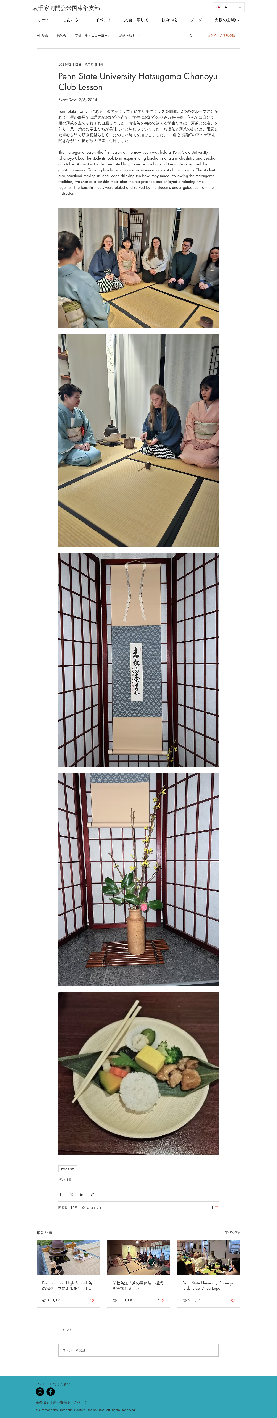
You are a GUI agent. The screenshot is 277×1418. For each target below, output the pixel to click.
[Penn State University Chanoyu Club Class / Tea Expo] (208, 1257)
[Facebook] (50, 1391)
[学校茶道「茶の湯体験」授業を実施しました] (138, 1257)
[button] (191, 35)
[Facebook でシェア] (60, 1194)
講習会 (61, 35)
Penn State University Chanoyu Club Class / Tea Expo (208, 1285)
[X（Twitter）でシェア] (71, 1194)
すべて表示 (232, 1232)
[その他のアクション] (216, 64)
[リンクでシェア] (92, 1194)
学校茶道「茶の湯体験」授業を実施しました (138, 1285)
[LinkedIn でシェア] (82, 1194)
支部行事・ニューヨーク (93, 35)
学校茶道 (65, 1179)
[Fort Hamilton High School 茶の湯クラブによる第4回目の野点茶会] (68, 1257)
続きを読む (127, 35)
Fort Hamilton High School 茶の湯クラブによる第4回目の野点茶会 (67, 1285)
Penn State (67, 1169)
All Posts (42, 35)
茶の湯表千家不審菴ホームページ (62, 1402)
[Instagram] (40, 1391)
